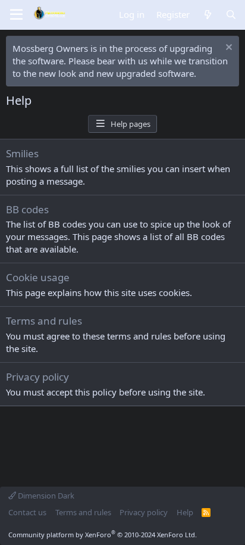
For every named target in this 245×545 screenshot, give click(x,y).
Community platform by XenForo (102, 534)
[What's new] (207, 15)
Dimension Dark (45, 495)
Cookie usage (38, 277)
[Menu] (16, 15)
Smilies (22, 153)
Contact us (27, 512)
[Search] (231, 15)
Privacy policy (37, 377)
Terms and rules (44, 321)
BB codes (27, 209)
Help (185, 512)
